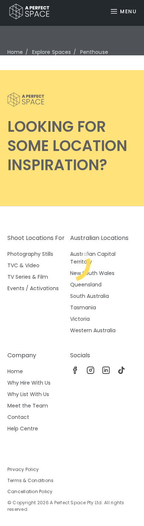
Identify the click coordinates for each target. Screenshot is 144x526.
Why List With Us (28, 394)
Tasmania (83, 307)
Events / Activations (33, 288)
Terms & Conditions (30, 480)
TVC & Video (23, 265)
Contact (18, 417)
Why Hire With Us (29, 382)
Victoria (80, 319)
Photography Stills (30, 254)
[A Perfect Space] (27, 11)
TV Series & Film (27, 277)
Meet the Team (27, 405)
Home (15, 52)
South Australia (89, 296)
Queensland (86, 284)
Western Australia (93, 330)
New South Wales (92, 273)
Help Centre (22, 428)
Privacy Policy (23, 469)
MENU (128, 11)
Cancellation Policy (30, 491)
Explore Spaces (51, 52)
